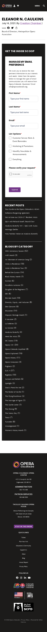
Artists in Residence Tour (14, 268)
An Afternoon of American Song (17, 260)
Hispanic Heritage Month (14, 315)
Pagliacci (8, 366)
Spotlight (8, 383)
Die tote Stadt (10, 298)
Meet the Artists (11, 337)
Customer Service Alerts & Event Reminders (23, 139)
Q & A (7, 371)
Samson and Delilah (12, 379)
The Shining (9, 409)
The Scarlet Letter (12, 405)
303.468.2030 (23, 497)
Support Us (23, 550)
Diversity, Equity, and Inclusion (17, 302)
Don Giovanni (10, 307)
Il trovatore (9, 319)
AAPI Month (9, 255)
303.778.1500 (23, 490)
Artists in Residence (12, 264)
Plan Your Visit (23, 541)
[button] (44, 6)
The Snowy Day (11, 413)
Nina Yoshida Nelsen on (21, 234)
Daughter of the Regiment (15, 290)
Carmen (8, 281)
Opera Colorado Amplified (15, 349)
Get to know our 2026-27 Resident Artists (21, 217)
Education (9, 311)
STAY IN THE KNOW (23, 526)
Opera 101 (9, 345)
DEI (6, 294)
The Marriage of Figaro (13, 401)
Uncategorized (10, 426)
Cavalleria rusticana (12, 285)
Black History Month (13, 277)
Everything (17, 160)
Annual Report (23, 562)
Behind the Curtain (12, 273)
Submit (15, 189)
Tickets (23, 537)
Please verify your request (22, 168)
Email (12, 120)
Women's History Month (14, 430)
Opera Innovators (11, 362)
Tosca (7, 418)
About (23, 554)
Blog (23, 558)
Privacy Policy (23, 566)
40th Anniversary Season (14, 251)
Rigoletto (8, 375)
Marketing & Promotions (23, 146)
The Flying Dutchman (13, 396)
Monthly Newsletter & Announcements (22, 153)
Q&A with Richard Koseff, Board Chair (19, 222)
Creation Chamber (31, 23)
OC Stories (9, 341)
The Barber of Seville (13, 392)
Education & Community (23, 546)
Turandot (8, 422)
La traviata (9, 328)
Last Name (15, 106)
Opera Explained (11, 354)
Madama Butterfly (12, 332)
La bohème (9, 324)
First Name (15, 93)
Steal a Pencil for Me (13, 388)
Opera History (10, 358)
